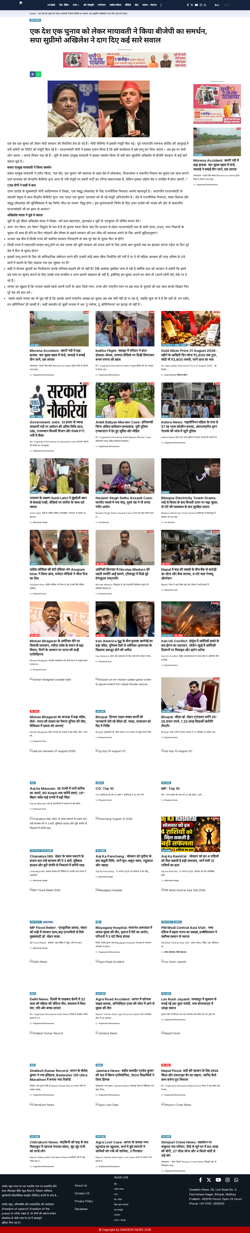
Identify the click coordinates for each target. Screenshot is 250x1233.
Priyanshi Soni (39, 593)
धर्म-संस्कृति (48, 851)
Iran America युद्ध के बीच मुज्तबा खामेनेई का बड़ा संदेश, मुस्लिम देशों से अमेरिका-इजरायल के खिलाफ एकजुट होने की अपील (124, 645)
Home (33, 13)
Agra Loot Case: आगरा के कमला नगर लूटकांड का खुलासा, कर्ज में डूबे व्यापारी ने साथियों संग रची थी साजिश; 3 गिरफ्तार (122, 1146)
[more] (161, 5)
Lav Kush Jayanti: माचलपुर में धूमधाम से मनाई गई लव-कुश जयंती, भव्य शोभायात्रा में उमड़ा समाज (188, 1003)
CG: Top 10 (105, 788)
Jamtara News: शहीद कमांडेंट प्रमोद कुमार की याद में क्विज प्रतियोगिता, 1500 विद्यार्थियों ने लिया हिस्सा (125, 1075)
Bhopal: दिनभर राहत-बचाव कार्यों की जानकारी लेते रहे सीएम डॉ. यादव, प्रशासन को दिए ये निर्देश (123, 721)
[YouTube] (196, 5)
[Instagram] (201, 5)
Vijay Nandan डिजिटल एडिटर (175, 375)
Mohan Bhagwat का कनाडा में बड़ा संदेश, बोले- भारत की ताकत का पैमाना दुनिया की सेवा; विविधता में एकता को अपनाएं (58, 721)
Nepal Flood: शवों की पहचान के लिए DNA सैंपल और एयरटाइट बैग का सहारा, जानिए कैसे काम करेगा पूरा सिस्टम (190, 1075)
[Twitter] (192, 5)
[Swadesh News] (31, 5)
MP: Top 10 (170, 788)
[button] (33, 74)
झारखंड (99, 1065)
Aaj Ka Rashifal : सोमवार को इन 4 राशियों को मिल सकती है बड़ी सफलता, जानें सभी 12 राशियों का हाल (190, 860)
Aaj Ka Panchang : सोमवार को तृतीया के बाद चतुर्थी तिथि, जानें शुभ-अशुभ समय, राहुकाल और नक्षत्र (124, 860)
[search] (210, 5)
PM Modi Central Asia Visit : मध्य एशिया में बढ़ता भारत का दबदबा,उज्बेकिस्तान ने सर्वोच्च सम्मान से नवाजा (189, 932)
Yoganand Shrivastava (207, 184)
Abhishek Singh (40, 522)
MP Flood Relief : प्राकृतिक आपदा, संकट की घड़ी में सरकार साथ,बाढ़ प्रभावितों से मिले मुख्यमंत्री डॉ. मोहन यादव (58, 932)
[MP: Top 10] (190, 766)
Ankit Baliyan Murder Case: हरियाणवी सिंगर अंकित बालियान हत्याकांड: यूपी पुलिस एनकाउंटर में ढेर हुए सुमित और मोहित (124, 426)
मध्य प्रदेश (198, 155)
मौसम (33, 783)
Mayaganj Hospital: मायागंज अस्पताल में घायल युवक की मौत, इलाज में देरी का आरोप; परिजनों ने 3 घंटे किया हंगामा (124, 932)
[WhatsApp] (205, 5)
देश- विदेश (100, 564)
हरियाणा (99, 417)
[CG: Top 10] (125, 766)
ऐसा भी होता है (101, 345)
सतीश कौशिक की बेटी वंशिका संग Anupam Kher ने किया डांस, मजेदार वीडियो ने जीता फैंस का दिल (58, 573)
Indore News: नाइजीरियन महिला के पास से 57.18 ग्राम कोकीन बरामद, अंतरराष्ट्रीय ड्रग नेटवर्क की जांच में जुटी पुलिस (189, 426)
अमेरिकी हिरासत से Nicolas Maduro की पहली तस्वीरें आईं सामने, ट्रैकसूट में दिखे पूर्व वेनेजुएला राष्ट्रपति (123, 573)
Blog (165, 417)
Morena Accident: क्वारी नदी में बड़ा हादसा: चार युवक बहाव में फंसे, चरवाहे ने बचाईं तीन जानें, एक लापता (216, 164)
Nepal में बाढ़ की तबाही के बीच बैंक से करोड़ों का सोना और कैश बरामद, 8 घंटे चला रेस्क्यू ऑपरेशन (188, 573)
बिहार (98, 922)
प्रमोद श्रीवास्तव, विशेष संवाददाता (175, 952)
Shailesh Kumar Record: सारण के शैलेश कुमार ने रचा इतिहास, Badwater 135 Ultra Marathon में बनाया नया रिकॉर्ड (59, 1075)
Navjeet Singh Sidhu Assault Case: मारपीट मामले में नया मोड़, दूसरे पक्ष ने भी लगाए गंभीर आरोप (124, 502)
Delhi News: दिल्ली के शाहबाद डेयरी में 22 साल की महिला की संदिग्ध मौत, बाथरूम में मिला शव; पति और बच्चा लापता (58, 1003)
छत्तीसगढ (100, 492)
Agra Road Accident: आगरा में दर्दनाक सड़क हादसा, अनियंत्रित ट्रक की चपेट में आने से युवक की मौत (125, 1003)
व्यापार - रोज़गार (180, 345)
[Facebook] (188, 5)
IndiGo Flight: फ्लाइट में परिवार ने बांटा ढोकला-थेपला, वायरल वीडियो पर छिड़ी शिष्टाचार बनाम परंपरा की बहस (125, 355)
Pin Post (167, 345)
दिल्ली (33, 994)
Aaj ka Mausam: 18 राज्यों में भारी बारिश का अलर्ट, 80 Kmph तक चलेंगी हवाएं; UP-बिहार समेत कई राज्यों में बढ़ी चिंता (57, 792)
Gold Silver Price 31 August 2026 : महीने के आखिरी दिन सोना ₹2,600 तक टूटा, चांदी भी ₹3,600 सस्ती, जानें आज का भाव (189, 355)
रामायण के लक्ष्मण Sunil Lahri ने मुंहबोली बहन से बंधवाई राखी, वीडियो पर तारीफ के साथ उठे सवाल (58, 502)
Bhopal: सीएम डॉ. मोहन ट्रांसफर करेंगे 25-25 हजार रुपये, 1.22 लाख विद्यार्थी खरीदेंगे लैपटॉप (189, 721)
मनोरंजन (34, 492)
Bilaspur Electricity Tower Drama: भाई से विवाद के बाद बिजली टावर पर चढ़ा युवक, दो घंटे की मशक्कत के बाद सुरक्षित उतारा (189, 502)
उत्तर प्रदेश (35, 20)
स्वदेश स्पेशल (48, 922)
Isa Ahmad (103, 522)
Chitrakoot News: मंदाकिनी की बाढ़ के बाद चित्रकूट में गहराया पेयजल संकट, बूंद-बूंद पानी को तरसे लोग (59, 1146)
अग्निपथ (178, 922)
